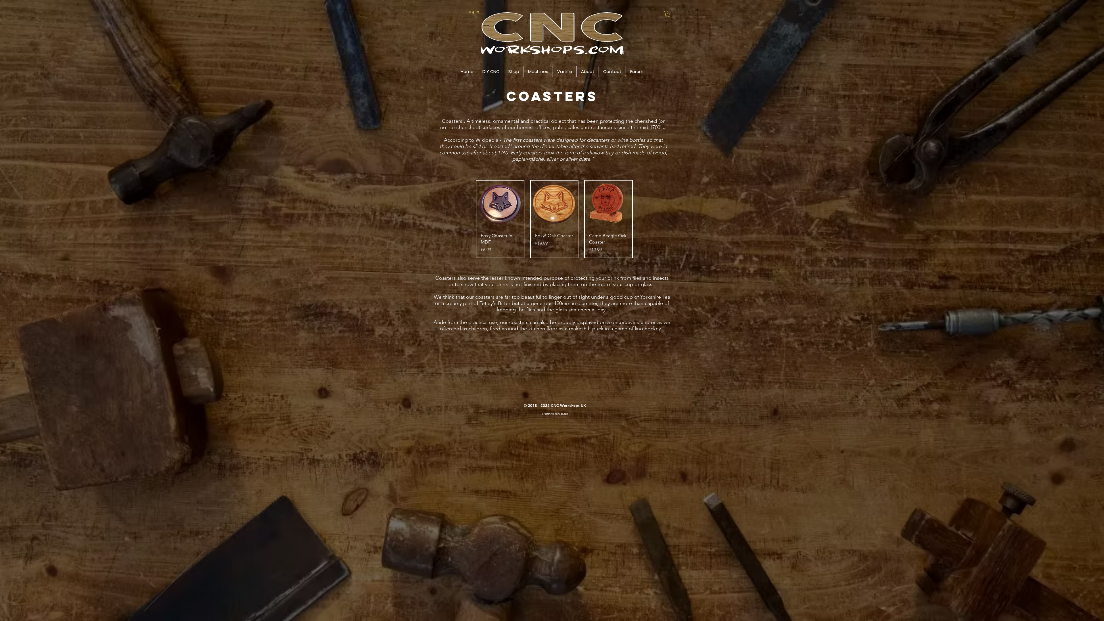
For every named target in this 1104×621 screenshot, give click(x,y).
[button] (667, 14)
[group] (554, 219)
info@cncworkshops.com (555, 413)
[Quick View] (500, 204)
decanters (598, 140)
